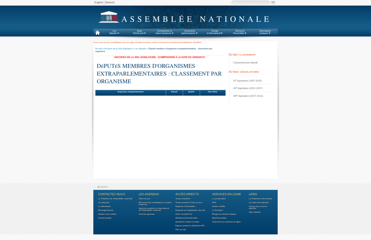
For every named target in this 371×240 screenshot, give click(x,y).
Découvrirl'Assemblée (239, 32)
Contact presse (105, 218)
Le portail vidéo (219, 199)
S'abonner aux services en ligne (226, 222)
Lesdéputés (113, 32)
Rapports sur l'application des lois (190, 210)
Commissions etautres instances (164, 32)
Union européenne (183, 214)
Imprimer (104, 187)
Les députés (140, 48)
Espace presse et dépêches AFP (190, 226)
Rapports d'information (185, 206)
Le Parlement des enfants (260, 199)
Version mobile (218, 206)
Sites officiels (254, 212)
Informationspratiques (265, 32)
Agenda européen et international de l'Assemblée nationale (154, 209)
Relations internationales (186, 218)
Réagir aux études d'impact (224, 214)
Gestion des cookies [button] (107, 214)
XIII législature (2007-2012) (248, 95)
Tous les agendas (147, 214)
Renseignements (105, 210)
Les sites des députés (259, 203)
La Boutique (217, 210)
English (98, 2)
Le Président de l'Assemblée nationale (115, 199)
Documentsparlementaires (188, 32)
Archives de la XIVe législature (118, 48)
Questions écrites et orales (187, 222)
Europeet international (213, 32)
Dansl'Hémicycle (138, 32)
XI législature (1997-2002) (247, 80)
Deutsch (110, 2)
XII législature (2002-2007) (247, 88)
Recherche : (234, 3)
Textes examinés (182, 199)
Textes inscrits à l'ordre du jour (188, 203)
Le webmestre (104, 206)
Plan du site (180, 230)
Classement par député (245, 62)
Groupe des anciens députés (258, 207)
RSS (214, 203)
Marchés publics (219, 218)
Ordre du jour (145, 199)
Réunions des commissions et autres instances (155, 203)
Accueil (98, 48)
